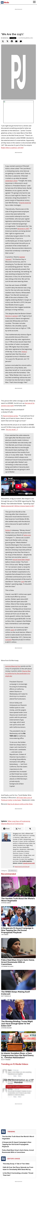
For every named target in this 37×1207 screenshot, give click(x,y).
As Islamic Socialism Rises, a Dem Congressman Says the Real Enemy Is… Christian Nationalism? (17, 1055)
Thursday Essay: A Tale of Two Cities (16, 1164)
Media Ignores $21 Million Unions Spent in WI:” (17, 506)
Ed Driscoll (5, 38)
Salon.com (27, 535)
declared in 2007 (23, 229)
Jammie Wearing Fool (13, 666)
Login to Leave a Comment (18, 1087)
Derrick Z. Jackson (11, 316)
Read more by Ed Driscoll (22, 866)
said (22, 581)
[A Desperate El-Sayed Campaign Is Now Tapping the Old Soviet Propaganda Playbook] (18, 916)
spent (12, 630)
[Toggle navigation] (34, 2)
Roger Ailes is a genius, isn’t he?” (12, 148)
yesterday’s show (11, 181)
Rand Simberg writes (10, 416)
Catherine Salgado (7, 966)
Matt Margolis (6, 996)
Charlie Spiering (25, 203)
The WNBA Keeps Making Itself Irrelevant (15, 993)
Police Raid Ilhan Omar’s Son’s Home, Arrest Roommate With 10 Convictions (18, 962)
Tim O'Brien (4, 934)
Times (30, 804)
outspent (8, 640)
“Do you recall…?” (12, 429)
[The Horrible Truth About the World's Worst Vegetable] (18, 886)
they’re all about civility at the (18, 804)
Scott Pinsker (5, 1059)
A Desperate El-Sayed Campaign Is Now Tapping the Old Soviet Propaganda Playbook (17, 930)
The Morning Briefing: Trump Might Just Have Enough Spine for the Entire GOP (17, 1023)
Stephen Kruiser (6, 1028)
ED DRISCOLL (13, 870)
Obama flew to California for (18, 673)
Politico (24, 352)
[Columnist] (7, 837)
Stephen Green (6, 902)
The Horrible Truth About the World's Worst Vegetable (18, 899)
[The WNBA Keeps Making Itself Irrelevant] (18, 980)
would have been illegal (21, 559)
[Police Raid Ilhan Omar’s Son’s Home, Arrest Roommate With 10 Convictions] (18, 948)
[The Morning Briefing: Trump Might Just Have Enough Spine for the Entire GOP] (18, 1009)
